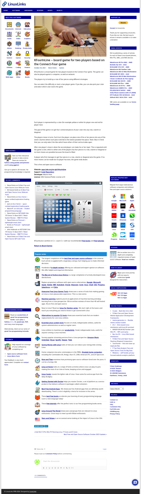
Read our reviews (128, 259)
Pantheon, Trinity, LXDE (118, 375)
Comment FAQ (115, 407)
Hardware (28, 10)
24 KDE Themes (115, 368)
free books (86, 241)
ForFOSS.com (115, 409)
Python (7, 322)
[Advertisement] (70, 104)
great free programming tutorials (16, 331)
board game (39, 426)
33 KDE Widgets (115, 371)
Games (61, 68)
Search (59, 10)
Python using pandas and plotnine (16, 163)
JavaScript (20, 322)
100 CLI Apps (122, 298)
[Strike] (52, 468)
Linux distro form (13, 356)
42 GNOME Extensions (118, 373)
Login (104, 449)
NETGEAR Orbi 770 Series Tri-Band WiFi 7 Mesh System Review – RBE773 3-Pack (17, 215)
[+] (72, 468)
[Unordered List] (58, 468)
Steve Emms (52, 68)
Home (6, 10)
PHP (26, 322)
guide (128, 277)
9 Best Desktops (116, 366)
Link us (112, 402)
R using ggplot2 (13, 165)
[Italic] (46, 468)
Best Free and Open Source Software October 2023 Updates (85, 434)
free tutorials (99, 241)
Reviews (40, 10)
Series (50, 10)
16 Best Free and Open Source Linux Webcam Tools (17, 192)
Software (16, 10)
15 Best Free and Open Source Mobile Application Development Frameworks (122, 315)
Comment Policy (51, 454)
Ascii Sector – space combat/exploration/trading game (17, 199)
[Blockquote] (61, 468)
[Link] (66, 468)
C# (15, 322)
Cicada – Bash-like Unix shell (123, 311)
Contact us (114, 400)
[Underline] (49, 468)
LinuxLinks (32, 491)
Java (21, 320)
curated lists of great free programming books (19, 317)
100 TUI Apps (122, 295)
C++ (46, 426)
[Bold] (43, 468)
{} (69, 468)
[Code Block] (63, 468)
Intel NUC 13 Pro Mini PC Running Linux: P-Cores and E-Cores (56, 432)
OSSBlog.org (114, 411)
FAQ (111, 404)
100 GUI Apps (122, 293)
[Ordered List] (55, 468)
